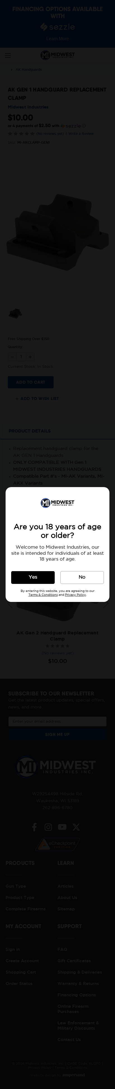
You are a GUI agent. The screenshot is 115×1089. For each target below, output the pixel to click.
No (82, 577)
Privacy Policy (75, 595)
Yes (33, 577)
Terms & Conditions (43, 595)
